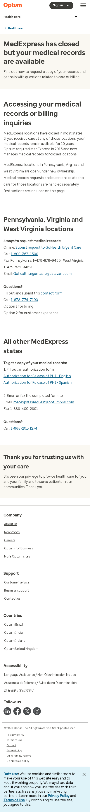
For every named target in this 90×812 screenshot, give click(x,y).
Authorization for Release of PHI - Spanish (37, 382)
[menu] (83, 5)
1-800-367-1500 (24, 254)
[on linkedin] (7, 711)
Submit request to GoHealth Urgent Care (48, 247)
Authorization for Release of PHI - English (37, 376)
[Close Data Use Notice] (84, 774)
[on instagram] (37, 711)
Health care (12, 17)
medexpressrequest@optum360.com (43, 402)
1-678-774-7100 (24, 300)
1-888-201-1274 (24, 428)
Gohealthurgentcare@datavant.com (42, 274)
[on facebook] (17, 711)
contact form (51, 293)
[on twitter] (27, 711)
